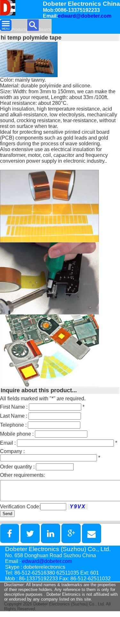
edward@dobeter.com (84, 16)
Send (7, 513)
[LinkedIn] (50, 541)
